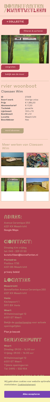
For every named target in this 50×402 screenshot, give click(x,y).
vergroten (10, 67)
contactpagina (23, 322)
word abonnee (12, 131)
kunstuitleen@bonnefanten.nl (21, 255)
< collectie (15, 22)
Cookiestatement (27, 385)
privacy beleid (12, 272)
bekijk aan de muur (14, 74)
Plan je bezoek (12, 332)
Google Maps (11, 230)
